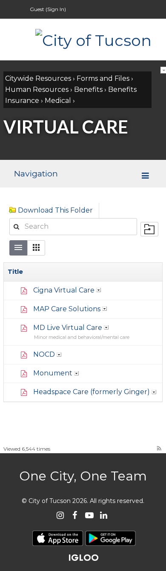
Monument (52, 373)
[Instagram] (60, 515)
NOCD (44, 354)
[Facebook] (74, 515)
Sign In (55, 9)
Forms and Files (103, 78)
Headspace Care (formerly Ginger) (91, 392)
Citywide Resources (38, 78)
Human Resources (37, 89)
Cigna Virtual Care (63, 290)
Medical (58, 101)
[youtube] (89, 515)
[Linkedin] (103, 515)
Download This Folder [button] (55, 210)
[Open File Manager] (149, 229)
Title (15, 272)
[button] (36, 248)
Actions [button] (98, 290)
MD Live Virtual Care (67, 328)
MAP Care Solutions (66, 309)
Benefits (88, 89)
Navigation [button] (36, 173)
